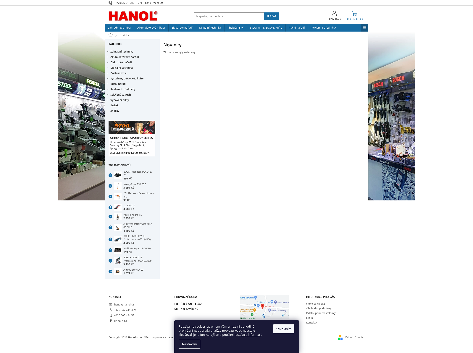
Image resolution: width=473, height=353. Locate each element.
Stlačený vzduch (120, 94)
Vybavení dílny (119, 100)
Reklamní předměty (122, 89)
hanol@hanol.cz (124, 304)
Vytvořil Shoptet (355, 337)
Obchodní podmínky (318, 308)
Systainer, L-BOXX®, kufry (127, 78)
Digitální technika (121, 67)
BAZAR (114, 105)
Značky (114, 110)
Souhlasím (284, 329)
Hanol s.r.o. (121, 321)
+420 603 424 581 (125, 315)
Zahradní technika (121, 51)
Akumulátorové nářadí (124, 57)
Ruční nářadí (118, 84)
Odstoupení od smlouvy (321, 313)
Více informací (251, 335)
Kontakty (311, 322)
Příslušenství (118, 73)
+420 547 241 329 (125, 310)
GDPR (309, 318)
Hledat (271, 16)
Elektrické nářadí (121, 62)
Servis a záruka (315, 303)
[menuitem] (119, 28)
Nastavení (189, 344)
